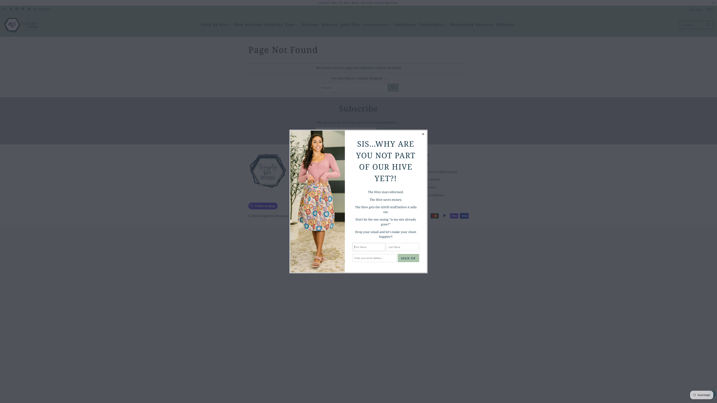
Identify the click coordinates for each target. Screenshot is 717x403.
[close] (423, 134)
